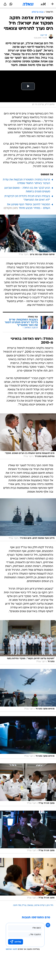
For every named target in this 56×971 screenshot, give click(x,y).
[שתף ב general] (5, 4)
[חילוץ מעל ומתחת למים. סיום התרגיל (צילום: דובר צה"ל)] (28, 519)
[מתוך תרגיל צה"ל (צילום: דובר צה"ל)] (28, 784)
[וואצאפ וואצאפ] (10, 4)
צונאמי (30, 905)
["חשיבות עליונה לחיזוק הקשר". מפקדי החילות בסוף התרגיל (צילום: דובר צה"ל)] (28, 642)
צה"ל (24, 905)
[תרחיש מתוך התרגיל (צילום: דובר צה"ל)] (28, 690)
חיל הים (50, 905)
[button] (43, 4)
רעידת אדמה (40, 905)
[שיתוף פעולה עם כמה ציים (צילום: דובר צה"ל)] (28, 236)
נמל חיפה (17, 905)
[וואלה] (28, 4)
